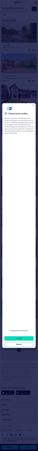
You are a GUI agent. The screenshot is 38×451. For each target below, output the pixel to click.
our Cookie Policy (11, 133)
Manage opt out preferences (19, 330)
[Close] (33, 105)
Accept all (19, 338)
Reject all (19, 344)
